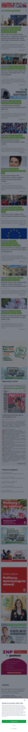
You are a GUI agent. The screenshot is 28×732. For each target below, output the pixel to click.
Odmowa (14, 725)
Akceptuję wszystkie (14, 721)
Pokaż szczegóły (14, 728)
